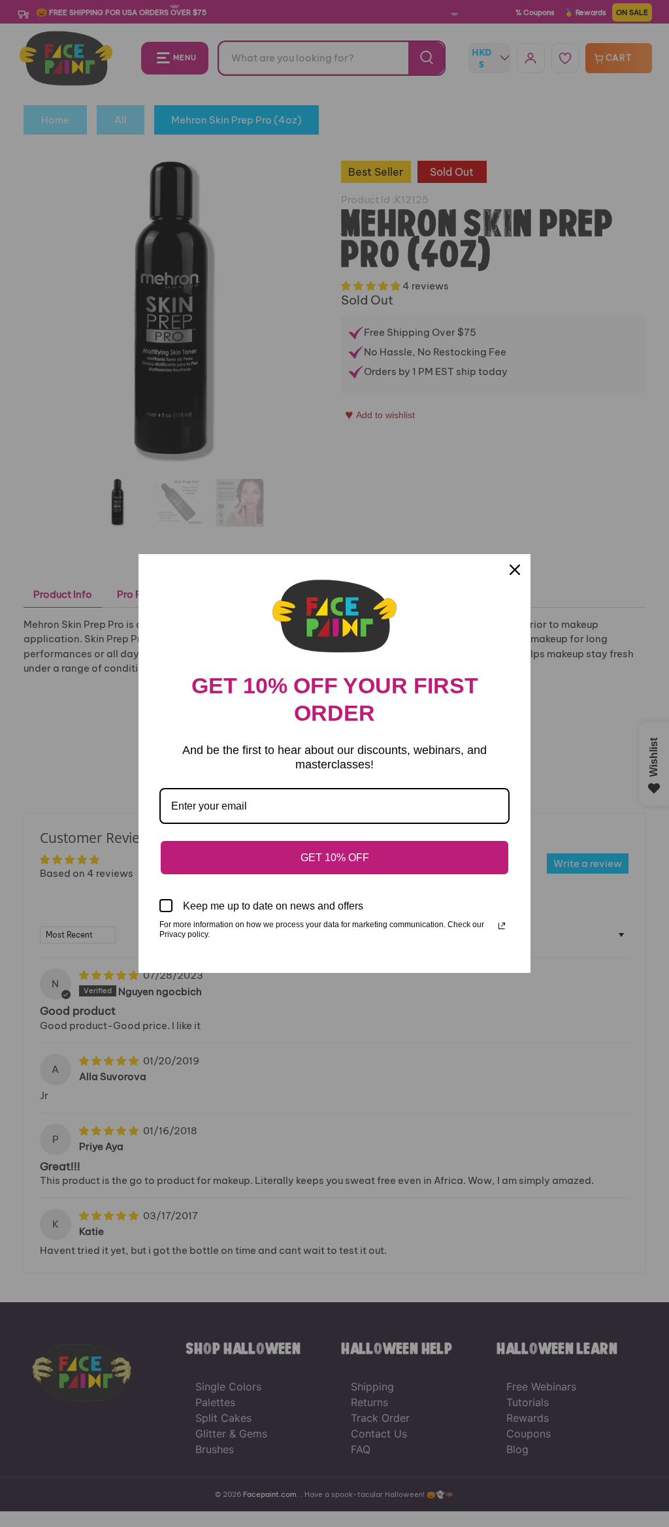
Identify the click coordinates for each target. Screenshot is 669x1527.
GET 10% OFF (335, 857)
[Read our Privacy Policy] (502, 926)
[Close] (514, 569)
